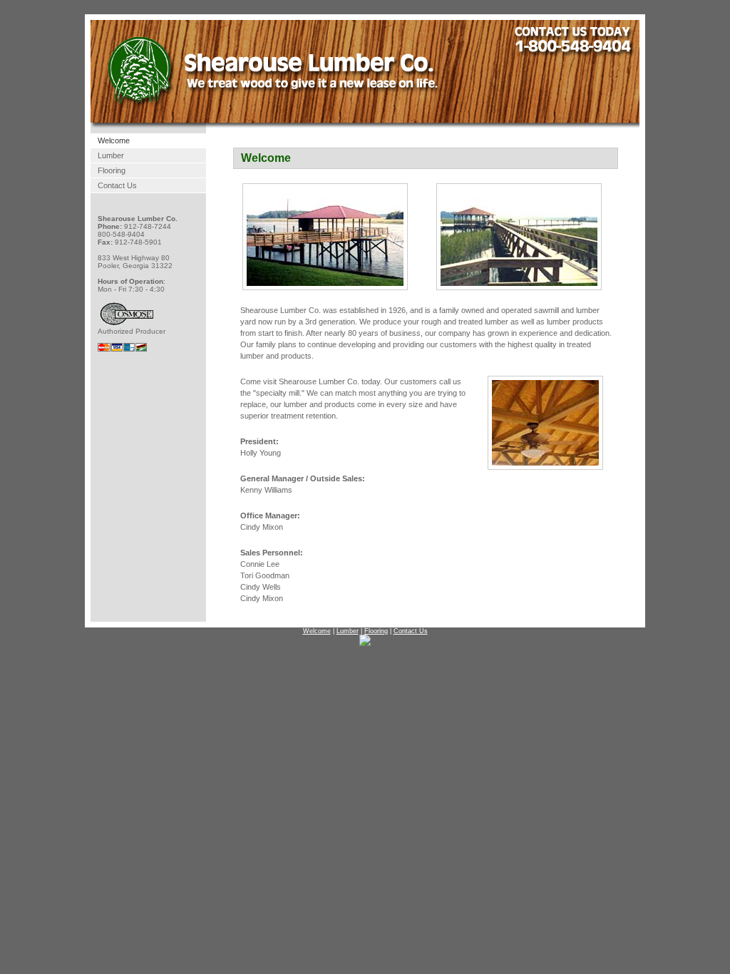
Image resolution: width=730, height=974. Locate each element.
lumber (111, 155)
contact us (117, 185)
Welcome (114, 140)
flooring (111, 170)
